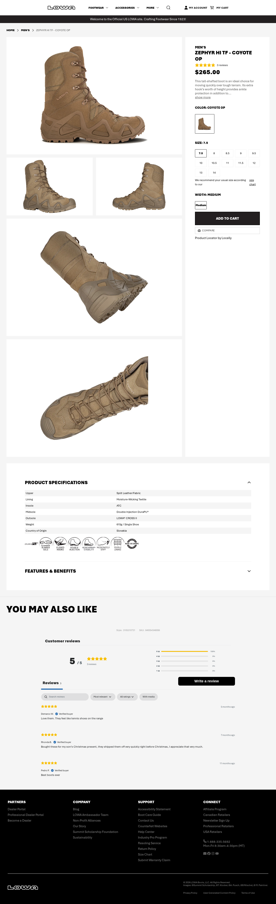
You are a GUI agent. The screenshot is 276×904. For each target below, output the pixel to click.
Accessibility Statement (154, 809)
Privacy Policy (190, 892)
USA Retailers (212, 832)
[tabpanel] (138, 738)
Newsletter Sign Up (216, 821)
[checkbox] (148, 697)
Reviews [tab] (52, 682)
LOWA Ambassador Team (91, 815)
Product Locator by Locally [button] (213, 238)
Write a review (206, 681)
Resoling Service (149, 843)
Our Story (79, 826)
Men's (25, 30)
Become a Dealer (19, 821)
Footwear (96, 7)
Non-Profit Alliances (87, 821)
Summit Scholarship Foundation (95, 832)
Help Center (146, 832)
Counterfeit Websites (152, 826)
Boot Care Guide (149, 815)
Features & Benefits (50, 571)
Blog (76, 809)
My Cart (222, 7)
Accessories (125, 7)
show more (203, 97)
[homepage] (61, 7)
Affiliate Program (214, 809)
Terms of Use (248, 892)
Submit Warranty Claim (154, 860)
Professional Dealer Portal (26, 815)
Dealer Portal (16, 809)
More (150, 7)
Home (10, 30)
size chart (252, 182)
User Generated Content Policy (219, 892)
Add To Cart (227, 218)
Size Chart (145, 854)
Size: (201, 143)
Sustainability (82, 838)
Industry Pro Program (152, 838)
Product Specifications (56, 482)
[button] (185, 651)
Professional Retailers (218, 826)
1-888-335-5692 (218, 842)
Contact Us (146, 821)
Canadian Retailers (216, 815)
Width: (208, 195)
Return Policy (147, 849)
